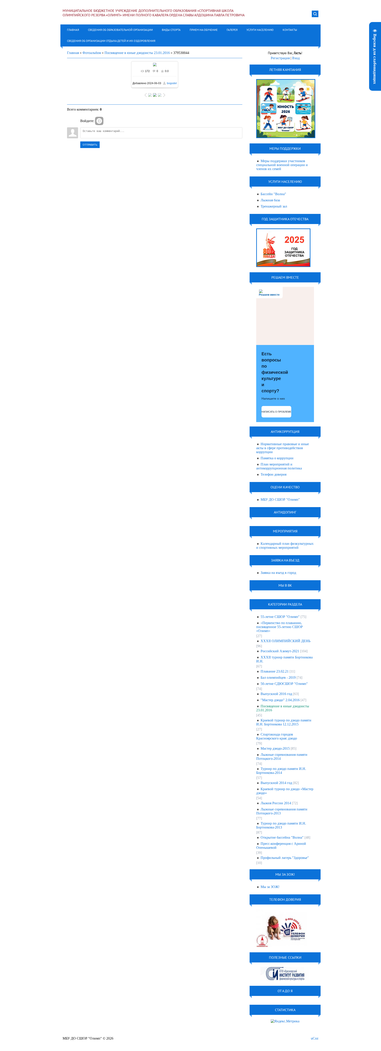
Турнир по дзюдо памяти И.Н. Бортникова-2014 (281, 771)
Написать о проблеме (276, 411)
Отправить (90, 144)
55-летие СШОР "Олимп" (280, 617)
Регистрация (280, 58)
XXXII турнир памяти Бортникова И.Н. (284, 659)
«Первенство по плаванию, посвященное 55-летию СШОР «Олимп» (279, 627)
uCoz (314, 1038)
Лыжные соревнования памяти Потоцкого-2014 (281, 756)
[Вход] (99, 121)
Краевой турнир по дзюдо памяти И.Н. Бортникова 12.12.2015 (283, 722)
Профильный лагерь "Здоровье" (285, 858)
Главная (73, 53)
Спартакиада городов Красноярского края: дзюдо (276, 736)
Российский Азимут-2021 (280, 651)
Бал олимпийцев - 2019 (278, 677)
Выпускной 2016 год (276, 694)
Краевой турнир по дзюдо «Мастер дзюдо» (284, 791)
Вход (296, 58)
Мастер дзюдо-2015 (275, 748)
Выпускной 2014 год (276, 783)
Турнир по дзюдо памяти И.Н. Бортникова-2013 (281, 825)
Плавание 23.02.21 (275, 671)
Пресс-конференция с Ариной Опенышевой (281, 845)
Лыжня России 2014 (276, 803)
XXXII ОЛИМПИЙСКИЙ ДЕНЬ (285, 641)
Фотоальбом (91, 53)
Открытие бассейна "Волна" (282, 837)
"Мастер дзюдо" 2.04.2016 (280, 700)
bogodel (172, 83)
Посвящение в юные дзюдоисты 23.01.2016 (137, 53)
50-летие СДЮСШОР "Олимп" (284, 684)
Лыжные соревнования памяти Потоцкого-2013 (281, 811)
